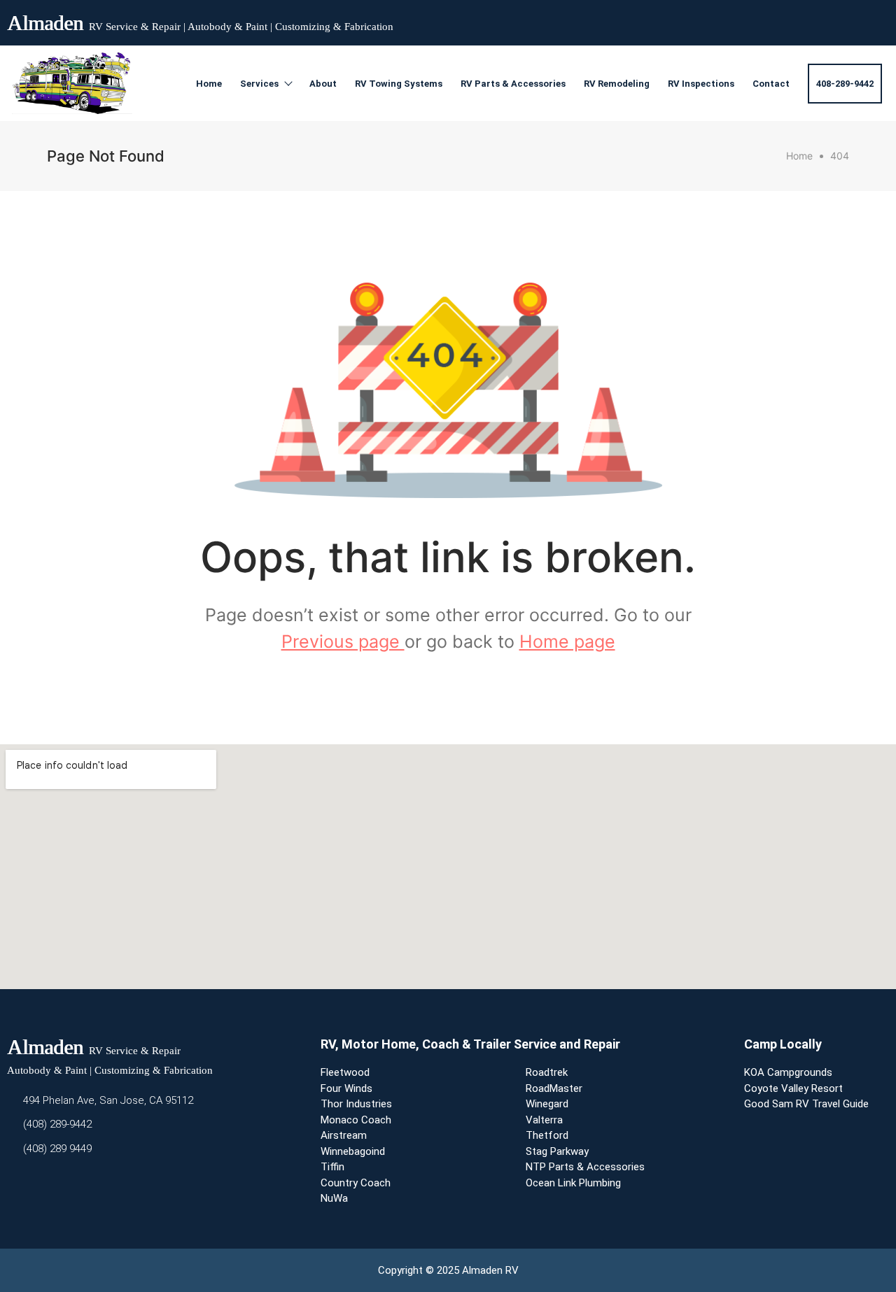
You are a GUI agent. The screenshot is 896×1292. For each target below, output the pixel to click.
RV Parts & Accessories (513, 83)
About (323, 83)
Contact (771, 83)
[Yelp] (849, 19)
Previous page (343, 641)
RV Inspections (701, 83)
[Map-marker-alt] (875, 19)
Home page (567, 641)
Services (259, 83)
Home (209, 83)
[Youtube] (824, 19)
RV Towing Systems (398, 83)
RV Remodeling (617, 83)
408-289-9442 (845, 83)
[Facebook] (799, 19)
